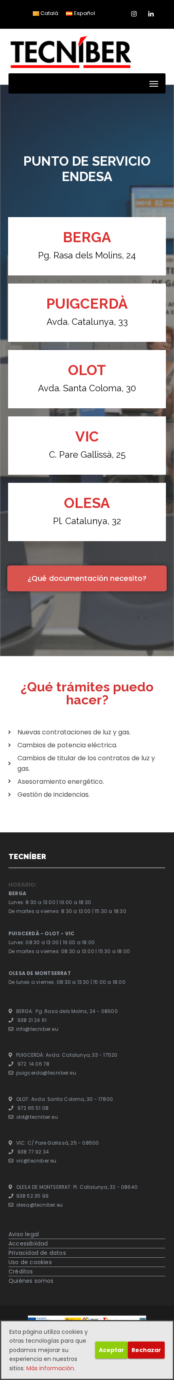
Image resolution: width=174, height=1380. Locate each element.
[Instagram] (134, 11)
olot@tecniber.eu (37, 1117)
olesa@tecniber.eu (39, 1205)
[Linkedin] (151, 11)
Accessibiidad (28, 1243)
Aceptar (111, 1350)
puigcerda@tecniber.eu (46, 1073)
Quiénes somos (31, 1281)
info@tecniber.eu (37, 1029)
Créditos (20, 1271)
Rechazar (146, 1350)
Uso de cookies (30, 1262)
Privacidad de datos (37, 1253)
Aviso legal (23, 1234)
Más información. (50, 1368)
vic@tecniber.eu (36, 1161)
